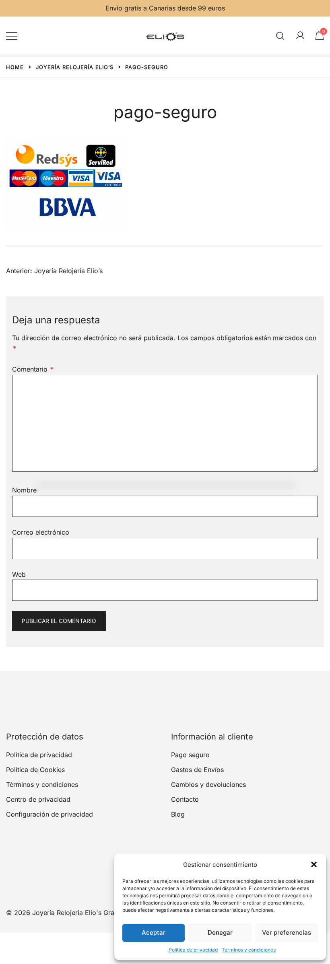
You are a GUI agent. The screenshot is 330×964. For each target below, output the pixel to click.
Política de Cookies (35, 770)
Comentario (33, 369)
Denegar (220, 932)
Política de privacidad (193, 950)
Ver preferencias (286, 932)
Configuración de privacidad (49, 814)
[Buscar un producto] (280, 35)
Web (19, 574)
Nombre (24, 490)
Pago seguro (190, 755)
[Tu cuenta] (300, 36)
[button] (314, 864)
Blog (178, 814)
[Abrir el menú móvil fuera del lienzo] (11, 35)
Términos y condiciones (249, 950)
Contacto (185, 799)
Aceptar (153, 932)
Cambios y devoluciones (208, 784)
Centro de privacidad (38, 799)
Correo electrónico (40, 532)
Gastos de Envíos (197, 770)
